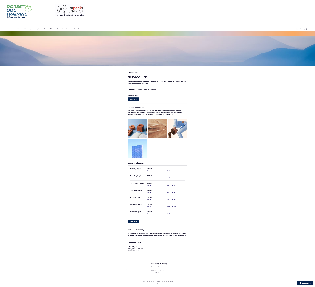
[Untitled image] (137, 128)
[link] (133, 99)
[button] (307, 29)
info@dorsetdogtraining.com (157, 266)
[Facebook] (297, 29)
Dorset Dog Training (158, 263)
